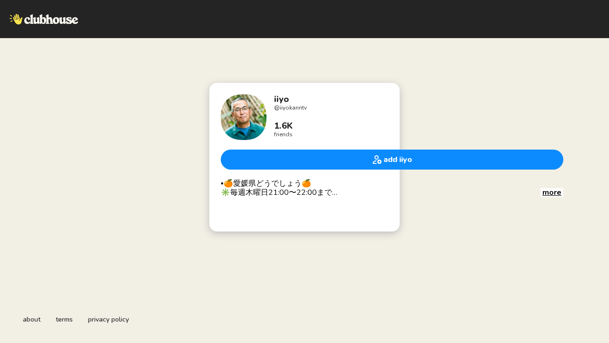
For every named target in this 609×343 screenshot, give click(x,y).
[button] (551, 192)
